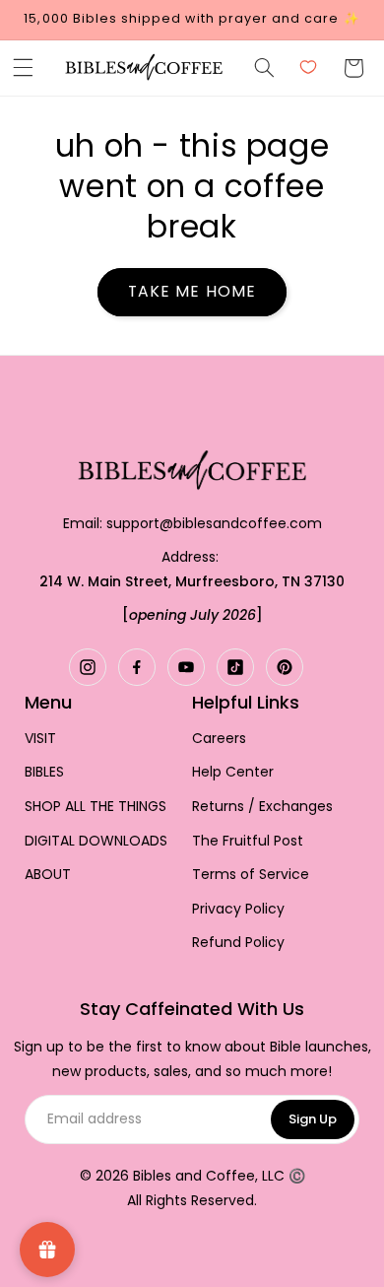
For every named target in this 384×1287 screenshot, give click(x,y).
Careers (219, 738)
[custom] (87, 667)
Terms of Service (250, 874)
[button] (22, 68)
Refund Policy (238, 942)
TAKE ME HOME (192, 291)
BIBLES (44, 772)
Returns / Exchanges (262, 806)
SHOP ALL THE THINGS (95, 806)
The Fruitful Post (247, 841)
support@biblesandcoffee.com (214, 523)
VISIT (40, 738)
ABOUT (48, 874)
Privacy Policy (238, 909)
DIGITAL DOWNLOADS (96, 841)
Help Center (233, 772)
